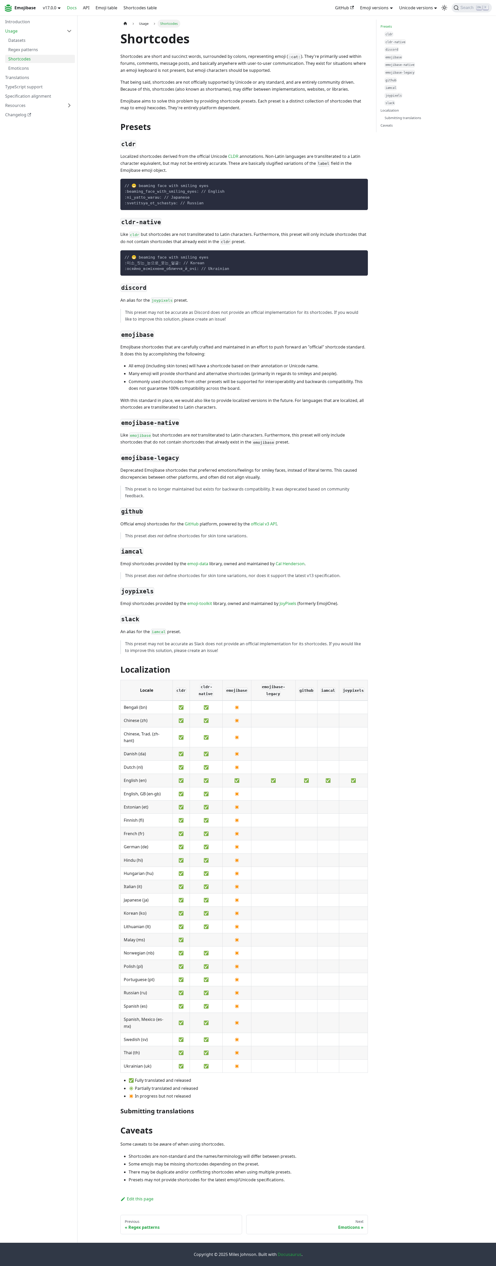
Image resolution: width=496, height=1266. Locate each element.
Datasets (17, 40)
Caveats (387, 125)
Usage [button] (11, 31)
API (86, 8)
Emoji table (106, 8)
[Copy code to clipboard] (361, 185)
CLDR (233, 156)
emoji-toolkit (199, 603)
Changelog (15, 115)
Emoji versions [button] (374, 8)
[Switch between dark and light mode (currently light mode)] (444, 8)
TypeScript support (24, 87)
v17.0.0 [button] (49, 8)
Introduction (17, 22)
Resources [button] (15, 105)
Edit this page (140, 1199)
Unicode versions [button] (416, 8)
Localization (390, 110)
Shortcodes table (140, 8)
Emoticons (18, 68)
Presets (386, 26)
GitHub (342, 8)
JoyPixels (288, 603)
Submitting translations (403, 117)
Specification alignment (28, 96)
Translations (17, 77)
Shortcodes (19, 59)
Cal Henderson (290, 563)
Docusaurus (289, 1254)
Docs (72, 8)
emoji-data (197, 563)
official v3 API (264, 524)
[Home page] (125, 24)
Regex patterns (23, 49)
